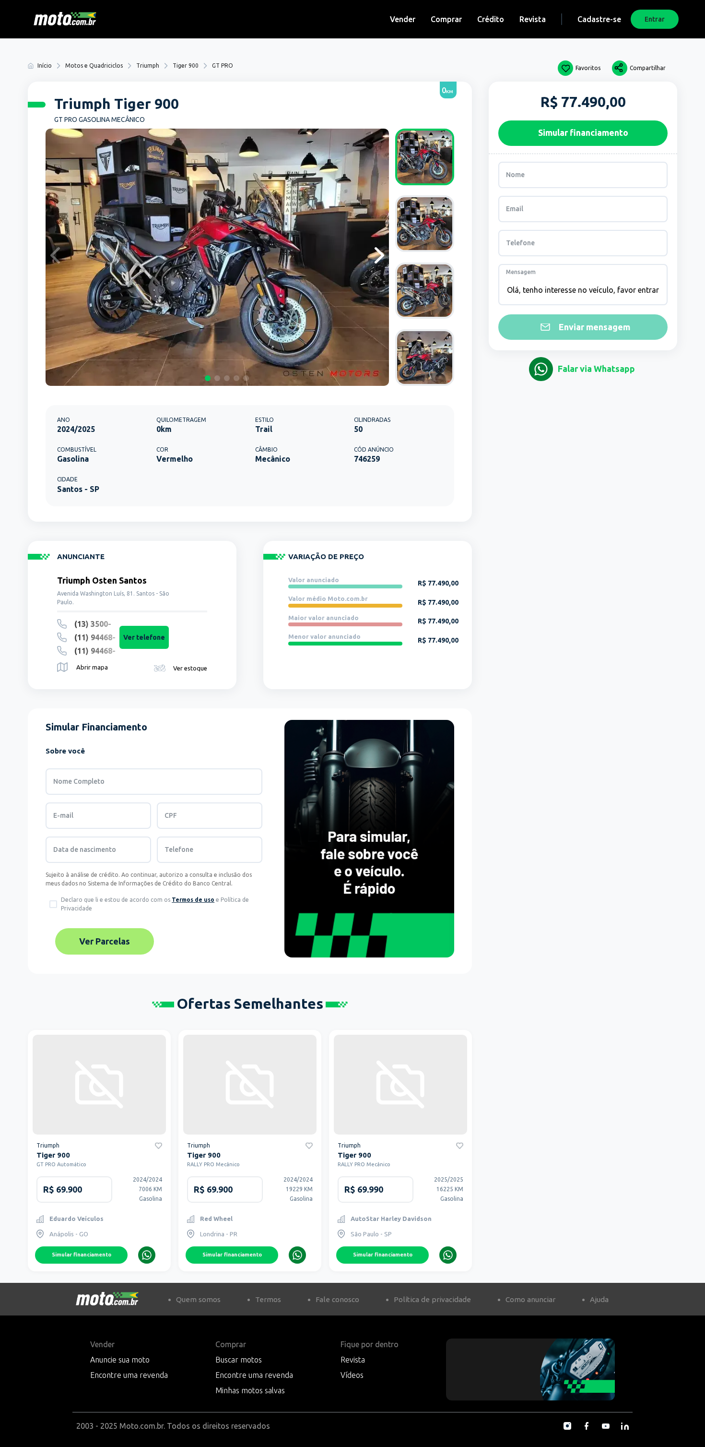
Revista (532, 19)
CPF (170, 815)
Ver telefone (144, 637)
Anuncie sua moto (120, 1359)
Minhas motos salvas (250, 1390)
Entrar (655, 19)
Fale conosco (337, 1299)
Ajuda (599, 1299)
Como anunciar (530, 1299)
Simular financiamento (81, 1254)
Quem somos (198, 1299)
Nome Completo (79, 781)
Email (514, 209)
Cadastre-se (599, 19)
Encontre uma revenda (129, 1375)
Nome (515, 175)
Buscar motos (238, 1359)
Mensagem (521, 272)
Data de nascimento (84, 849)
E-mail (63, 815)
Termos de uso (193, 900)
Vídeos (352, 1375)
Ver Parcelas (104, 941)
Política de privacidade (432, 1299)
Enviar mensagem (594, 327)
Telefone (178, 849)
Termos (268, 1299)
